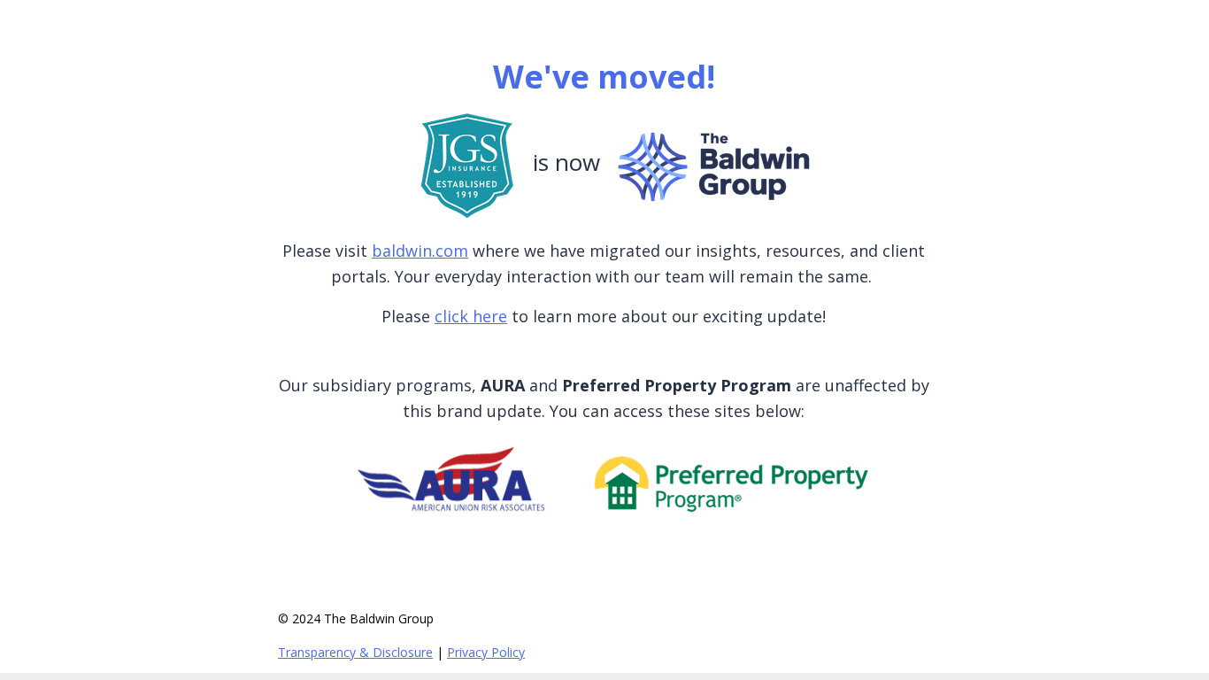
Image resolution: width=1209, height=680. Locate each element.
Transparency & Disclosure (355, 652)
